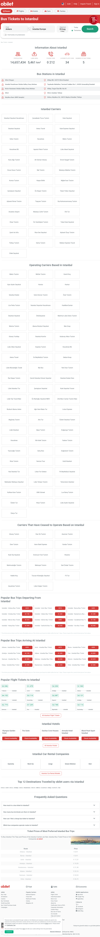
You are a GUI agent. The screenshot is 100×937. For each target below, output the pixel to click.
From (7, 27)
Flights (21, 11)
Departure (63, 27)
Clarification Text (11, 925)
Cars (48, 11)
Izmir (7, 787)
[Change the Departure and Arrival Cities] (29, 29)
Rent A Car (54, 899)
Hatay (49, 787)
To (33, 27)
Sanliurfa (54, 787)
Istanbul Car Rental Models (51, 773)
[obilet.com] (12, 5)
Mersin (33, 787)
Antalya (16, 787)
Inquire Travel (85, 4)
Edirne (38, 787)
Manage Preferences (55, 931)
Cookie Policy (54, 909)
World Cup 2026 (5, 903)
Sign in (96, 4)
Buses (7, 11)
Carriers (3, 899)
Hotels (35, 11)
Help (75, 4)
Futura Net (29, 896)
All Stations (4, 896)
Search (90, 29)
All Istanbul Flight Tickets (50, 715)
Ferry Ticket (54, 901)
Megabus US (29, 903)
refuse (46, 923)
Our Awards (54, 914)
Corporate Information (57, 907)
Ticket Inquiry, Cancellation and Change (58, 918)
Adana (21, 787)
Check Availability (11, 738)
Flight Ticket (54, 894)
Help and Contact (55, 916)
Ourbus (28, 901)
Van (59, 787)
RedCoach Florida (31, 899)
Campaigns (4, 907)
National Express (30, 894)
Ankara (3, 787)
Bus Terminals (5, 901)
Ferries (62, 11)
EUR (69, 4)
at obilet (39, 839)
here (24, 929)
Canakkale (44, 787)
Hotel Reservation (56, 896)
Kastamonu (27, 787)
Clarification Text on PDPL (58, 905)
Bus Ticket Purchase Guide (8, 905)
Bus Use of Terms (56, 911)
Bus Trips (3, 894)
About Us (53, 903)
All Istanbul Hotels (51, 745)
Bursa (11, 787)
